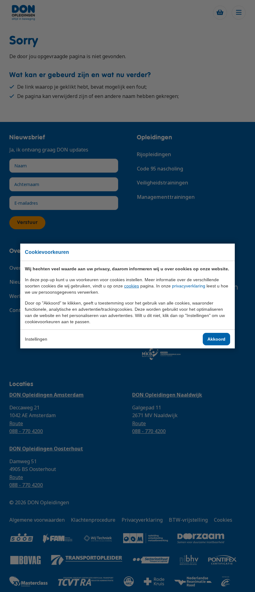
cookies (131, 285)
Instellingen (36, 339)
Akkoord (216, 339)
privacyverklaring (188, 285)
